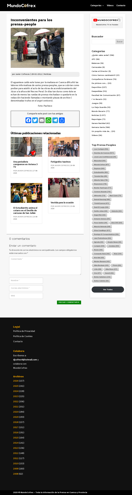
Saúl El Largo (101, 207)
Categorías (95, 5)
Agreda (98, 242)
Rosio (98, 250)
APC (93, 59)
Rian (118, 254)
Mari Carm (115, 195)
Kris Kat (99, 257)
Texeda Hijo (100, 176)
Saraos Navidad (99, 123)
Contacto (120, 5)
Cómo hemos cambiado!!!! (104, 75)
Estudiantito (101, 172)
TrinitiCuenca (101, 203)
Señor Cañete (101, 281)
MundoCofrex (101, 164)
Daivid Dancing (102, 199)
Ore (97, 273)
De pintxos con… (99, 83)
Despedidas (97, 91)
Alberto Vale (101, 180)
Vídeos (110, 5)
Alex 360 (116, 223)
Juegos (95, 103)
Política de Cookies (22, 336)
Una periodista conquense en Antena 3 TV (25, 164)
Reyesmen (100, 184)
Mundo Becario (98, 111)
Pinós (117, 265)
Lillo (97, 269)
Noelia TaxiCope (102, 188)
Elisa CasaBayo (102, 230)
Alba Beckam (101, 265)
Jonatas (114, 246)
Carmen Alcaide (102, 192)
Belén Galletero (102, 277)
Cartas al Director (100, 71)
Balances (96, 63)
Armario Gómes (102, 219)
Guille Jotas (100, 211)
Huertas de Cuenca (104, 153)
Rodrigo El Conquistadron (106, 234)
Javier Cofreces (23, 74)
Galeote (117, 211)
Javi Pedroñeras (102, 238)
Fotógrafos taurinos (61, 162)
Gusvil (109, 273)
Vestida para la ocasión (62, 202)
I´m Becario (97, 99)
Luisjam (99, 246)
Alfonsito (99, 195)
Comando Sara (102, 254)
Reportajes (96, 119)
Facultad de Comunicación (104, 95)
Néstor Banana (102, 261)
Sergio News (114, 242)
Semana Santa (98, 127)
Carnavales (97, 67)
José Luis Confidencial (105, 157)
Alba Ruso (111, 269)
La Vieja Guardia (99, 107)
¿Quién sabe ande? (100, 55)
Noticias (47, 74)
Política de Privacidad (24, 331)
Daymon (99, 168)
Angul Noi (100, 215)
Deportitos (96, 87)
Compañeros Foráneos (102, 79)
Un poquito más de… (101, 131)
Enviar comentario (69, 302)
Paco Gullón (100, 223)
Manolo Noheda (102, 226)
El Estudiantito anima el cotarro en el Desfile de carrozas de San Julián (25, 211)
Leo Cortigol (101, 149)
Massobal (100, 161)
